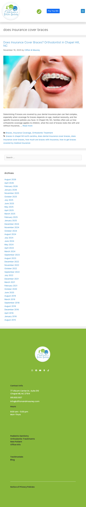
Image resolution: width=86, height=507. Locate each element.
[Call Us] (39, 11)
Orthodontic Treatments (22, 439)
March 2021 (9, 282)
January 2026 (10, 190)
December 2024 (11, 224)
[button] (83, 11)
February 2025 (11, 217)
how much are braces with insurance (42, 140)
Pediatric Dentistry (19, 436)
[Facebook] (36, 370)
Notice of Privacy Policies (22, 487)
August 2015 (10, 320)
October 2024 (10, 231)
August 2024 (10, 234)
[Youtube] (40, 370)
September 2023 (12, 255)
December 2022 (11, 262)
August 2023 (10, 258)
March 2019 (9, 299)
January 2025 (10, 220)
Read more (27, 126)
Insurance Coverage (22, 133)
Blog (12, 459)
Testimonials (16, 456)
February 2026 (11, 186)
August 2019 (10, 296)
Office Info (15, 444)
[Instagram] (32, 370)
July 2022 (8, 275)
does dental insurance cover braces (54, 136)
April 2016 (9, 313)
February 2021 (10, 286)
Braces (9, 133)
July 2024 (8, 238)
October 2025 (10, 197)
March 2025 (9, 214)
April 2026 (9, 183)
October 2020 (10, 289)
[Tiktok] (48, 370)
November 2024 (11, 227)
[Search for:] (43, 157)
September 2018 (11, 303)
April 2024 (9, 248)
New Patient (16, 441)
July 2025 (8, 200)
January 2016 (10, 316)
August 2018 (10, 306)
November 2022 (11, 265)
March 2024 (9, 251)
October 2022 (10, 268)
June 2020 (9, 292)
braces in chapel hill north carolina (21, 136)
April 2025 (9, 210)
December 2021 (11, 279)
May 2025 (8, 207)
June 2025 (9, 203)
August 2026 (10, 179)
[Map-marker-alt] (44, 370)
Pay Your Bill (53, 11)
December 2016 (11, 309)
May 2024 (9, 244)
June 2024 (9, 241)
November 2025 (11, 193)
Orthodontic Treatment (42, 133)
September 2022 (12, 272)
